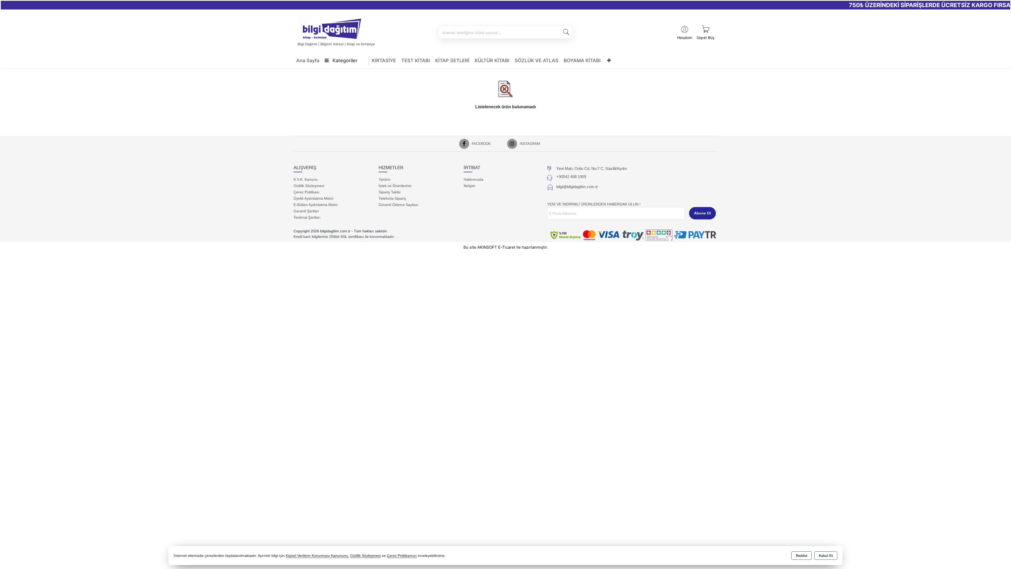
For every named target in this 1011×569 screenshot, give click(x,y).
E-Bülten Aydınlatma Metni (316, 205)
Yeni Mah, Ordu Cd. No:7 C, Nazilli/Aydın (591, 168)
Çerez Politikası (306, 192)
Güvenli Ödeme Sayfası (398, 205)
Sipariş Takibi (389, 192)
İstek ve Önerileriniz (395, 186)
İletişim (469, 186)
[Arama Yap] (566, 32)
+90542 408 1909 (571, 176)
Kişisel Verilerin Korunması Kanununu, (317, 556)
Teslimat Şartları (307, 217)
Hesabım (684, 37)
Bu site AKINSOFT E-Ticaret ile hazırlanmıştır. (505, 247)
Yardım (384, 179)
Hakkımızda (473, 179)
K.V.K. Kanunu (306, 179)
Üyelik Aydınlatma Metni (313, 198)
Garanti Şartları (306, 211)
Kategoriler (344, 60)
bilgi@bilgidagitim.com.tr (577, 186)
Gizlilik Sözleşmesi (309, 186)
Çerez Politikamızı (402, 556)
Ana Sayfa (307, 60)
